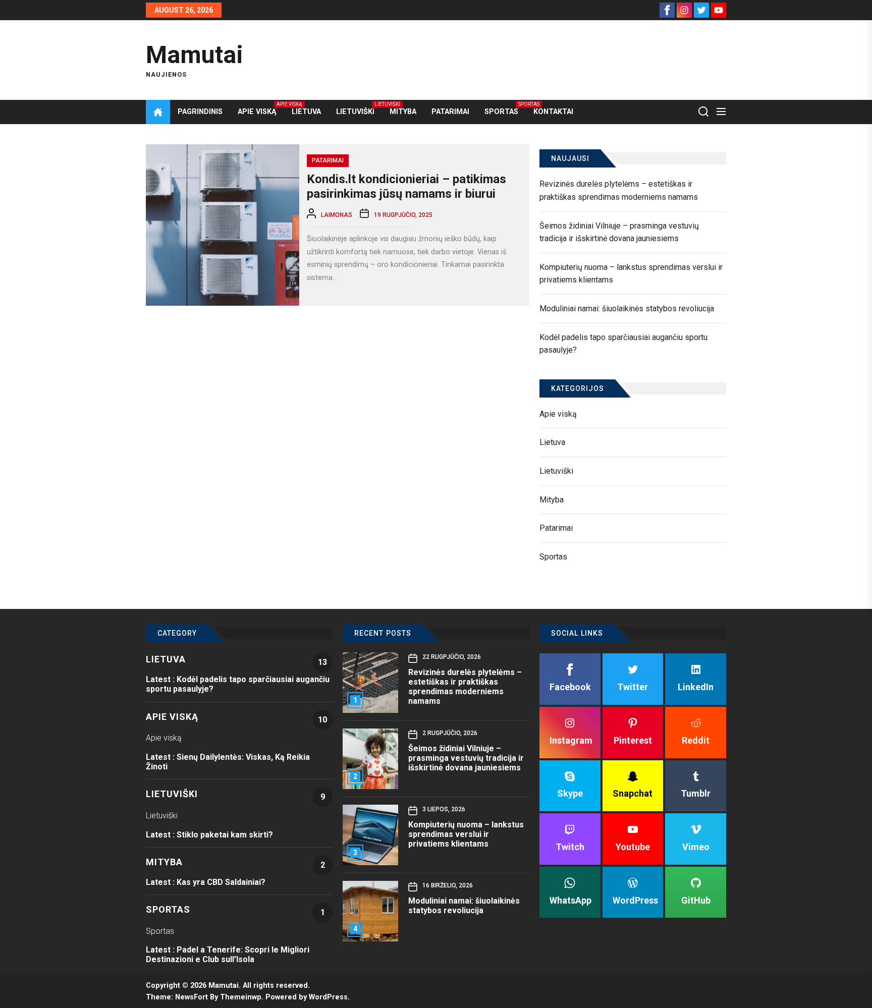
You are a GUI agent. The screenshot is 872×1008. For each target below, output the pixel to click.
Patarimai (450, 111)
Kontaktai (553, 111)
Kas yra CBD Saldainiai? (221, 882)
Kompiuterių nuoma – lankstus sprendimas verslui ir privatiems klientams (631, 273)
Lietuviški (355, 111)
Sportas (501, 111)
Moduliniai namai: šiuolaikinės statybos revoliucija (626, 308)
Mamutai (194, 54)
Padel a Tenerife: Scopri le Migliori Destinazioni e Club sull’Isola (227, 954)
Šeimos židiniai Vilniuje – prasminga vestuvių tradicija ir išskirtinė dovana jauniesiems (619, 232)
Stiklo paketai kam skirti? (225, 834)
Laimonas (336, 214)
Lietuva (306, 111)
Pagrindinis (200, 111)
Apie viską (257, 111)
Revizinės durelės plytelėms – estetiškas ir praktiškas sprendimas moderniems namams (618, 190)
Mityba (403, 111)
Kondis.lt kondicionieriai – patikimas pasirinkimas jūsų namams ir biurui (406, 186)
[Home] (157, 112)
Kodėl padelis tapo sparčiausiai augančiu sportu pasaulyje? (623, 343)
